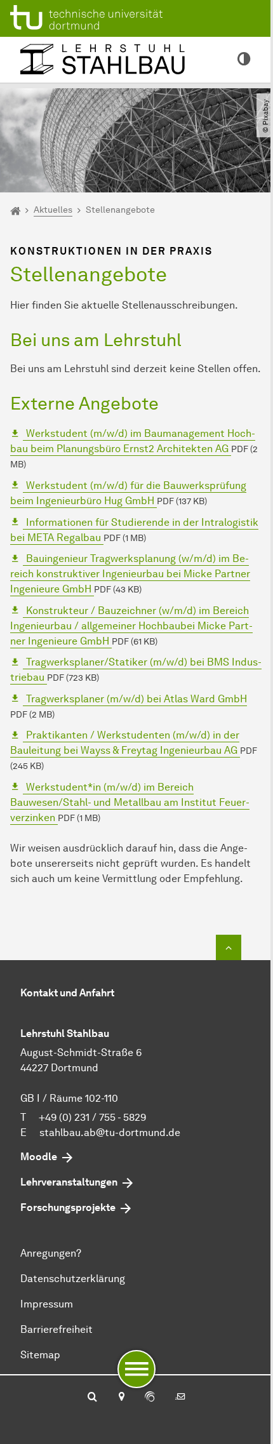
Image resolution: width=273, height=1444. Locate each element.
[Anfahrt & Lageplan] (121, 1397)
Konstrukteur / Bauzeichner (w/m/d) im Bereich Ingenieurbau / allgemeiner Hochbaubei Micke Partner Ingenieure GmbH (131, 626)
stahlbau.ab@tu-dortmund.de (109, 1132)
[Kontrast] (244, 60)
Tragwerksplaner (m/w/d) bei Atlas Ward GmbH (135, 699)
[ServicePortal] (150, 1397)
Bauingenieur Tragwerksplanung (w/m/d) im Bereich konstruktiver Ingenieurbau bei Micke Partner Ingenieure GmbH (130, 573)
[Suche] (92, 1397)
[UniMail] (180, 1397)
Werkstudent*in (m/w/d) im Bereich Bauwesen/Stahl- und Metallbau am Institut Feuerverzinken (130, 802)
